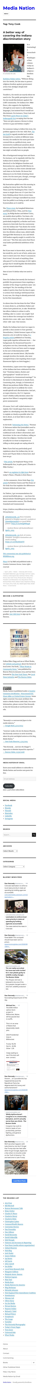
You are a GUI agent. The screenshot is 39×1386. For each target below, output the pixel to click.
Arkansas (22, 572)
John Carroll (9, 1264)
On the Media (10, 1303)
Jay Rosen (8, 1258)
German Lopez (29, 574)
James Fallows (10, 1256)
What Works (9, 1335)
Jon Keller (8, 1266)
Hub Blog (8, 1251)
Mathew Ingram (11, 1277)
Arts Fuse (8, 1203)
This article (8, 462)
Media (15, 572)
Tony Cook (13, 583)
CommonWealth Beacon (14, 1224)
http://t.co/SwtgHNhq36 (20, 524)
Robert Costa (20, 581)
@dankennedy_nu (12, 517)
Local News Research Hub (14, 1269)
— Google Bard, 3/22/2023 (13, 726)
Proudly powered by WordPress (22, 1382)
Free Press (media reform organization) (20, 1245)
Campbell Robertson (9, 574)
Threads (8, 811)
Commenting (8, 1358)
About (5, 1349)
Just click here (15, 614)
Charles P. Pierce (11, 1214)
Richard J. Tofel (10, 1311)
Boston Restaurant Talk (14, 1208)
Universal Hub (10, 1332)
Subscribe (8, 786)
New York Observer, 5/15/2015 (16, 741)
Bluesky (8, 808)
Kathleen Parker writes (11, 79)
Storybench (9, 1317)
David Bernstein (11, 1235)
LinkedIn (8, 816)
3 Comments (12, 585)
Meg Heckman (10, 1287)
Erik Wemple (9, 1240)
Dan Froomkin (10, 1229)
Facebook (8, 805)
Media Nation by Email (11, 1376)
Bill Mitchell (9, 1206)
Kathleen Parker (25, 575)
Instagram (9, 819)
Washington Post (25, 583)
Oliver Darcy (9, 1301)
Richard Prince (10, 1314)
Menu (6, 13)
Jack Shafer (9, 1253)
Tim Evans (6, 583)
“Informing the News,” (20, 425)
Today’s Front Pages (12, 1327)
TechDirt (8, 1322)
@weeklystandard (12, 521)
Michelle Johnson (11, 1290)
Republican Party (27, 579)
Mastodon (9, 813)
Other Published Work (11, 1367)
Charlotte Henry (11, 1216)
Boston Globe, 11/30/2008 (14, 752)
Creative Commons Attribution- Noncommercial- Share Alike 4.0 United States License (19, 693)
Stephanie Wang (29, 581)
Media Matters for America (15, 1285)
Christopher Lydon (12, 1221)
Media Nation (19, 8)
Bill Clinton (28, 572)
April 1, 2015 (9, 530)
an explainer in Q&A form (18, 472)
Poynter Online (10, 1309)
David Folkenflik (11, 1237)
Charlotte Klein (10, 1219)
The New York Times (19, 674)
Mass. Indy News (9, 1372)
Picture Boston (10, 1306)
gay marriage (20, 574)
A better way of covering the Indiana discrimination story (17, 35)
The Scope (9, 1319)
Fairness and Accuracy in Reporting (18, 1243)
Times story (10, 208)
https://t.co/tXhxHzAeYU (14, 542)
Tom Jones (9, 1330)
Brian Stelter (9, 1211)
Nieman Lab (9, 1298)
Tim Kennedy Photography (15, 1324)
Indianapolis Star (13, 575)
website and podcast (13, 664)
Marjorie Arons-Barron (13, 1274)
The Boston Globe (24, 677)
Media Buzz (9, 1282)
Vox (18, 583)
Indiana (5, 575)
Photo (5, 562)
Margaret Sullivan (11, 1272)
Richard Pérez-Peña (9, 581)
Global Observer (11, 1248)
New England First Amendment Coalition (20, 1293)
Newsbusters (10, 1295)
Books (5, 1362)
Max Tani (8, 1280)
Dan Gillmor (9, 1232)
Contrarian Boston (12, 1227)
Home (5, 1344)
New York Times (12, 577)
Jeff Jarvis (8, 1261)
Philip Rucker (22, 577)
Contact (6, 1353)
